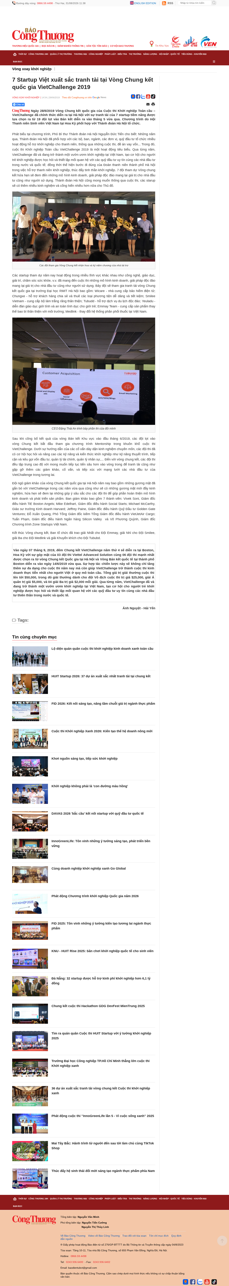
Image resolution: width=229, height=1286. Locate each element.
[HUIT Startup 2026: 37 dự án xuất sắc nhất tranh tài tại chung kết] (30, 684)
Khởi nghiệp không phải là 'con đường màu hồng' (90, 786)
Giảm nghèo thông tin (70, 46)
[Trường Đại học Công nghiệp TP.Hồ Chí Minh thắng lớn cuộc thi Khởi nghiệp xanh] (30, 1069)
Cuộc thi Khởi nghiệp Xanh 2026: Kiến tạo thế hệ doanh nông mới (102, 731)
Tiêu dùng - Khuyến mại (193, 54)
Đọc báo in (48, 46)
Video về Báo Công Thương (104, 1235)
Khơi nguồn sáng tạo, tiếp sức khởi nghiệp (85, 758)
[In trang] (153, 104)
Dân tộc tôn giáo (96, 46)
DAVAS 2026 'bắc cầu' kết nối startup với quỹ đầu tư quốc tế (98, 813)
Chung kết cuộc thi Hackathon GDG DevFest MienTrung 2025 (98, 1006)
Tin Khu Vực (161, 45)
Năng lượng (150, 54)
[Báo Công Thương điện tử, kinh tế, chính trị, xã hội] (43, 34)
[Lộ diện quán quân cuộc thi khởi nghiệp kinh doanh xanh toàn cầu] (30, 656)
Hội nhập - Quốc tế (169, 54)
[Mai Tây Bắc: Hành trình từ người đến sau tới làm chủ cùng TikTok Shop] (30, 1151)
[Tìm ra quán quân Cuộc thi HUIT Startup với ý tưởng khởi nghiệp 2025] (30, 1041)
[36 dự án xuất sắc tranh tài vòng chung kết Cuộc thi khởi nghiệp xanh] (30, 1096)
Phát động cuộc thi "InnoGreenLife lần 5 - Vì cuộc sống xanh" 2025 (103, 1116)
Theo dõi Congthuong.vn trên (77, 97)
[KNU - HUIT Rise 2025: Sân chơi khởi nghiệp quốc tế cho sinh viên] (30, 959)
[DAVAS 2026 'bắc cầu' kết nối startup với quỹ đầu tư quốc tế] (30, 821)
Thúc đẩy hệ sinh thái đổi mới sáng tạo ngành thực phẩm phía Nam (103, 1171)
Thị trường (135, 54)
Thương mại (80, 54)
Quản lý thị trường (61, 54)
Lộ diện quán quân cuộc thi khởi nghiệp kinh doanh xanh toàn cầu (102, 648)
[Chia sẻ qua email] (148, 104)
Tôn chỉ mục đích (159, 1235)
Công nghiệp (96, 54)
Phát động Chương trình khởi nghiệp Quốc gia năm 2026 (95, 896)
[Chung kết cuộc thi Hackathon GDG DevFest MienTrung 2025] (30, 1014)
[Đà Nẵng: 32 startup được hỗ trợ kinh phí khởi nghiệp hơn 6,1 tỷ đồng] (30, 986)
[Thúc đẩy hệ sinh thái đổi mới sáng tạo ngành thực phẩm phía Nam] (30, 1179)
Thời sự (22, 54)
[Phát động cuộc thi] (30, 1124)
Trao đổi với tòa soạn (134, 1235)
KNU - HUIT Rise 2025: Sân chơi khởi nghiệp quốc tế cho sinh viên (103, 951)
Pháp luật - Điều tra (116, 54)
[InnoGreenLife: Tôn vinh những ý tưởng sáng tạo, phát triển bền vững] (30, 849)
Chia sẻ (20, 104)
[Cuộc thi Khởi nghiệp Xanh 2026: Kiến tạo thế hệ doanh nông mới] (30, 739)
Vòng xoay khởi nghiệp (32, 69)
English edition (145, 3)
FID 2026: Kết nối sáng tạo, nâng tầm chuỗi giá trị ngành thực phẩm (103, 703)
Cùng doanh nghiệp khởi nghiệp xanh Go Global (89, 868)
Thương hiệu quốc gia (25, 46)
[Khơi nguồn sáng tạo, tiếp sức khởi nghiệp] (30, 766)
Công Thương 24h (38, 54)
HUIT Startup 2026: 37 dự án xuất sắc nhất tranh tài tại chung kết (101, 676)
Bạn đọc (17, 62)
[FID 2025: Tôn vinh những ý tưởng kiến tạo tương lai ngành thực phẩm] (30, 931)
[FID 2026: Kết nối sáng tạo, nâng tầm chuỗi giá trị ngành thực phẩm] (30, 711)
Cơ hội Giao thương (122, 46)
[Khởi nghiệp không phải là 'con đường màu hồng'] (30, 794)
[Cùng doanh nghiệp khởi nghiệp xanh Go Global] (30, 876)
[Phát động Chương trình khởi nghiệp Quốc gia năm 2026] (30, 904)
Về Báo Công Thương (72, 1235)
